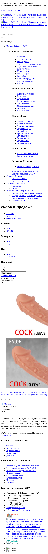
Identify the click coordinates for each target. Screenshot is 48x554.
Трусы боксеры (24, 128)
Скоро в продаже (25, 81)
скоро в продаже (13, 218)
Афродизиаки (23, 111)
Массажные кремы (25, 106)
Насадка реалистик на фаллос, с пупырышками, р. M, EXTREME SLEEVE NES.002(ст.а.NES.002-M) (24, 393)
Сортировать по (8, 278)
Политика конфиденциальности (26, 198)
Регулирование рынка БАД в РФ (27, 195)
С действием (23, 98)
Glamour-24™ (7, 435)
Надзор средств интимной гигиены (28, 193)
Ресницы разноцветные (28, 166)
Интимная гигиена (25, 94)
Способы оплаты (19, 178)
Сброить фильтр (8, 275)
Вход (3, 10)
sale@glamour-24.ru (15, 507)
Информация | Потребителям (19, 191)
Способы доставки (20, 181)
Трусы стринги (24, 143)
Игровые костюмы (25, 124)
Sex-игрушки (23, 61)
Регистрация (14, 10)
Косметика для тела (26, 101)
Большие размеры (25, 156)
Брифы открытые (25, 133)
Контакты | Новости (15, 183)
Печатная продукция (26, 78)
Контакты (16, 186)
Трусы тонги (23, 138)
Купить (7, 404)
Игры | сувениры (25, 71)
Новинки (21, 57)
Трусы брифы (23, 131)
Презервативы (23, 69)
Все (8, 229)
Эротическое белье (25, 126)
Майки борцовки (25, 121)
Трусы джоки (23, 136)
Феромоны (22, 108)
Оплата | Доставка (14, 176)
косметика (11, 453)
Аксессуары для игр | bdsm (29, 64)
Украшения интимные (27, 66)
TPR (8, 244)
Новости (16, 188)
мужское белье (13, 450)
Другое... (21, 83)
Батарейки (22, 76)
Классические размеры (27, 153)
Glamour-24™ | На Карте (18, 510)
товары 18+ (11, 216)
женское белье (12, 448)
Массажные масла (25, 103)
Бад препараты (24, 73)
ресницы (10, 455)
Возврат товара (19, 200)
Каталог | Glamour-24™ (17, 46)
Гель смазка (22, 96)
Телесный (10, 257)
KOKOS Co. (12, 231)
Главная (10, 213)
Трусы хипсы (23, 140)
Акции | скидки (24, 59)
